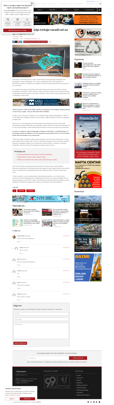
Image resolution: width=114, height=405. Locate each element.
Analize (65, 9)
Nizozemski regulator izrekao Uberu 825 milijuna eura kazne (31, 211)
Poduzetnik (52, 9)
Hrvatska (15, 36)
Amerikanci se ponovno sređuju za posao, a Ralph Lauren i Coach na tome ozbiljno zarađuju (92, 95)
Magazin (76, 9)
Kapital (39, 9)
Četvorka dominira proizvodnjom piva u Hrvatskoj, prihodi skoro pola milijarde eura (92, 65)
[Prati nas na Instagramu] (91, 402)
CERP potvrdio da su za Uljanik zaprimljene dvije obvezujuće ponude (92, 85)
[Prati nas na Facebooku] (88, 402)
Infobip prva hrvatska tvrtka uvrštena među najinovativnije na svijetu (37, 160)
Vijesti (21, 36)
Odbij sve (12, 399)
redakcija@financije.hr (26, 381)
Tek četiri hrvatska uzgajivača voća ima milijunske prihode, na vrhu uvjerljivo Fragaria (92, 75)
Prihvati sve (27, 399)
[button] (13, 42)
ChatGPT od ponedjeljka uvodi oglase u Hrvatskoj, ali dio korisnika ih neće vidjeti (31, 221)
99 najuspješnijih (89, 9)
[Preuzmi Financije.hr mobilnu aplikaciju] (96, 402)
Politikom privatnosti (15, 395)
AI (14, 190)
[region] (20, 394)
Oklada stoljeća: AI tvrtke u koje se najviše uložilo (31, 157)
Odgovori (18, 241)
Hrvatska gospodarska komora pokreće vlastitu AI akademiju (34, 154)
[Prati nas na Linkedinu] (93, 402)
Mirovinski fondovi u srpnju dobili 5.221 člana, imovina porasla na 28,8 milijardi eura (61, 222)
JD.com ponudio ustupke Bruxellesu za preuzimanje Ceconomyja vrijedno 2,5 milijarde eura (61, 212)
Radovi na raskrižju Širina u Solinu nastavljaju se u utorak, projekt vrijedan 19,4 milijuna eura (91, 106)
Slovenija (31, 190)
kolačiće (12, 391)
